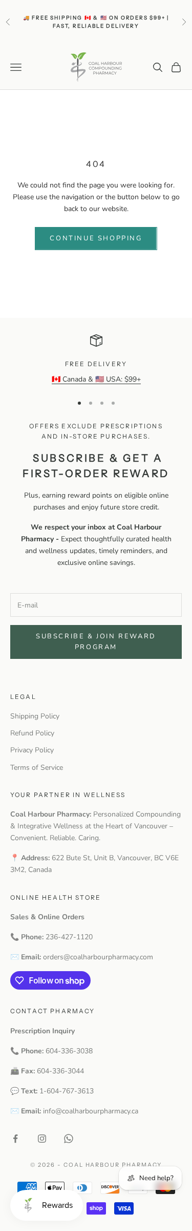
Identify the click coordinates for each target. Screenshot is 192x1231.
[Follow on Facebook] (15, 1138)
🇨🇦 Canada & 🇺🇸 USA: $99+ (96, 379)
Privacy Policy (32, 750)
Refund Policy (32, 733)
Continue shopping (96, 238)
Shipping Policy (34, 716)
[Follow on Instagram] (42, 1138)
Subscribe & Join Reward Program (96, 642)
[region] (96, 359)
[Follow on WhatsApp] (68, 1138)
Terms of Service (36, 767)
